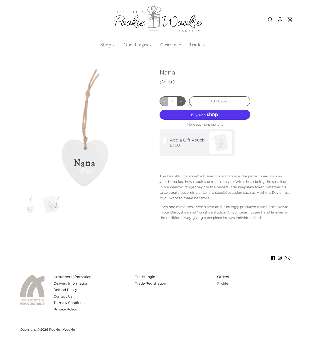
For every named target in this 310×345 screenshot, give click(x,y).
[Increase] (181, 101)
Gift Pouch (187, 140)
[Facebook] (273, 257)
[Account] (280, 19)
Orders (223, 277)
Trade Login (145, 277)
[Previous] (26, 128)
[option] (84, 128)
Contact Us (63, 296)
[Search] (270, 19)
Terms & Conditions (70, 302)
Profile (222, 283)
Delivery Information (71, 283)
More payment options (205, 124)
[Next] (141, 128)
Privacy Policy (65, 309)
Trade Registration (150, 283)
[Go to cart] (290, 19)
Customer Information (72, 277)
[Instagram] (280, 257)
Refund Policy (65, 290)
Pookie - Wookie (62, 329)
